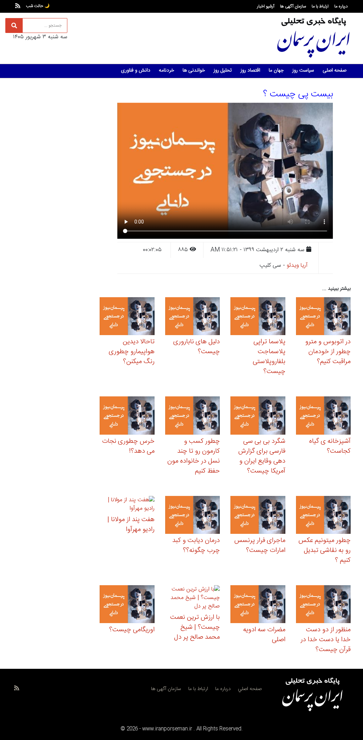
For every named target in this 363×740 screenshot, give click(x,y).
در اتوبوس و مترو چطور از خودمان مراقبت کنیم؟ (328, 352)
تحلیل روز (222, 70)
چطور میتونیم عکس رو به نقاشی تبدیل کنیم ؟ (324, 550)
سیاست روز (303, 70)
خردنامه (166, 70)
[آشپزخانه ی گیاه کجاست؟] (323, 417)
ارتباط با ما (320, 6)
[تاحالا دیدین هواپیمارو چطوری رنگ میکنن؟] (127, 317)
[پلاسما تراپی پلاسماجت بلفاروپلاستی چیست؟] (257, 317)
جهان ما (276, 70)
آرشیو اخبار (265, 6)
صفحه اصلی (334, 70)
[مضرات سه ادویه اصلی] (257, 605)
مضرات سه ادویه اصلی (264, 635)
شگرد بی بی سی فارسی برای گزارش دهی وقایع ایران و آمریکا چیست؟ (261, 456)
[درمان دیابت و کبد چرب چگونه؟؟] (192, 516)
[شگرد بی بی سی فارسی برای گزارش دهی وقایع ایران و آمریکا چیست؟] (257, 417)
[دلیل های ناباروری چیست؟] (192, 317)
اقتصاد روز (250, 70)
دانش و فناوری (135, 70)
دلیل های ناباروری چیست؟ (196, 347)
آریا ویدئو (297, 265)
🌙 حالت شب (38, 6)
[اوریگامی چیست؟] (127, 605)
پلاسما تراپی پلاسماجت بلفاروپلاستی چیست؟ (269, 357)
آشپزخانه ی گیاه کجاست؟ (330, 446)
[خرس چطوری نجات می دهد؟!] (127, 417)
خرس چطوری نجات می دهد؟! (128, 446)
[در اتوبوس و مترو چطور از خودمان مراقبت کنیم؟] (323, 317)
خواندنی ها (194, 70)
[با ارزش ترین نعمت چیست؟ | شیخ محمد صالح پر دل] (192, 599)
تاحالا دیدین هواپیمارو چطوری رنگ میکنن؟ (132, 352)
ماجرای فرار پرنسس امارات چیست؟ (259, 545)
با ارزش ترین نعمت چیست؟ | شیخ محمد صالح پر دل (195, 627)
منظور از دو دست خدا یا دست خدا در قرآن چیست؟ (326, 640)
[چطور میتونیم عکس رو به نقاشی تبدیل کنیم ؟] (323, 516)
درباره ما (341, 6)
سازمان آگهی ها (293, 6)
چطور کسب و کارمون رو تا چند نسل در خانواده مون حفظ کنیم (193, 456)
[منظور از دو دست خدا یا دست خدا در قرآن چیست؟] (323, 605)
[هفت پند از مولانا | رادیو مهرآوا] (127, 505)
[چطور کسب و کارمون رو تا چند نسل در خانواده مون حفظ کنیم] (192, 417)
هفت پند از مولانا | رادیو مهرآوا (131, 524)
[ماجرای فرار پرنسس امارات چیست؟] (257, 516)
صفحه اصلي (250, 689)
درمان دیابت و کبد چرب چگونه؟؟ (196, 545)
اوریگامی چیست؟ (132, 630)
